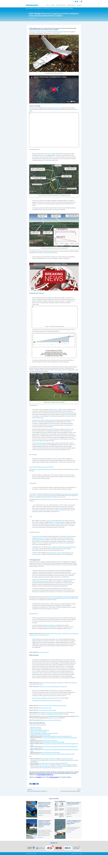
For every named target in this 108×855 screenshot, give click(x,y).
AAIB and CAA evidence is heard (44, 707)
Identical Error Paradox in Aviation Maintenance (74, 803)
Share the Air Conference (54, 717)
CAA (42, 417)
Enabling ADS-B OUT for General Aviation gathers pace (50, 686)
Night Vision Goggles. (57, 767)
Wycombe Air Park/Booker (51, 153)
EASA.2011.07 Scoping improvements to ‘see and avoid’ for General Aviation (62, 596)
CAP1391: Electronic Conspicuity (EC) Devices (48, 499)
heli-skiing (63, 758)
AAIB (49, 108)
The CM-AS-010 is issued (43, 652)
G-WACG (36, 31)
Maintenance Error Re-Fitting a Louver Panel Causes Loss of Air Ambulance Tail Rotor (44, 804)
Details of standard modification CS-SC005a (42, 698)
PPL (51, 411)
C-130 (49, 764)
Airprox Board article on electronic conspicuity (51, 720)
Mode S (52, 522)
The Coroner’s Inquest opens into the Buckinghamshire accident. (52, 705)
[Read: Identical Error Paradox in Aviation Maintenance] (60, 809)
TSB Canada (41, 763)
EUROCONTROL (53, 618)
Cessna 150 (65, 763)
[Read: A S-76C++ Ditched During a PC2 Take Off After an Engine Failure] (60, 828)
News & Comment (71, 5)
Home (47, 5)
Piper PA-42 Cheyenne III (55, 763)
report (46, 763)
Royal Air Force (51, 429)
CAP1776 (40, 684)
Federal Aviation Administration (43, 443)
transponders (49, 520)
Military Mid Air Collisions (35, 727)
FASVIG (40, 252)
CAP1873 (76, 716)
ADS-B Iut (53, 524)
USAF (47, 764)
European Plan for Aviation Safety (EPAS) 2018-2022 (58, 598)
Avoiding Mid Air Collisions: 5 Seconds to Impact (40, 734)
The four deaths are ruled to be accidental (47, 710)
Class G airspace (56, 109)
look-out (74, 412)
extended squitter (61, 522)
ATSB (75, 469)
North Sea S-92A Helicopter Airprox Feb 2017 (39, 730)
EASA (51, 409)
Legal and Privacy (75, 853)
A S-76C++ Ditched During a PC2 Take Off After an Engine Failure (74, 822)
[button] (73, 1)
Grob (69, 429)
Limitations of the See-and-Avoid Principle (46, 469)
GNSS (38, 579)
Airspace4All (47, 252)
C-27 (45, 764)
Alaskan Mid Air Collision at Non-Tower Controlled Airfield (52, 742)
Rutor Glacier (55, 760)
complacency (64, 766)
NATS (66, 686)
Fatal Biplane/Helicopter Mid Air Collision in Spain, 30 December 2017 (57, 736)
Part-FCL (55, 409)
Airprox (68, 536)
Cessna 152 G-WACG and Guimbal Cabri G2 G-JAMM (58, 712)
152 (33, 31)
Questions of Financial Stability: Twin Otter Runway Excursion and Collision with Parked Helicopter (44, 823)
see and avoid (59, 508)
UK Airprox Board (38, 536)
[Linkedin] (75, 1)
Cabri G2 (45, 31)
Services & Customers (60, 5)
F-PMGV (39, 760)
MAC (34, 723)
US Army (41, 764)
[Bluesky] (77, 1)
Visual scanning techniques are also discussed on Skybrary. (41, 467)
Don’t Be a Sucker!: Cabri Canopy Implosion (51, 752)
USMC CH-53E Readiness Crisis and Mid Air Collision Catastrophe (44, 733)
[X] (79, 1)
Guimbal (42, 31)
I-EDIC (54, 758)
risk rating (60, 538)
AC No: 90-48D (41, 444)
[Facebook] (81, 1)
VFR (45, 109)
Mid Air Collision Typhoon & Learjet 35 (38, 731)
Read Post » (40, 815)
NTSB (50, 494)
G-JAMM (54, 31)
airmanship (67, 412)
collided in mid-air (59, 31)
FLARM (33, 639)
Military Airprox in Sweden (35, 728)
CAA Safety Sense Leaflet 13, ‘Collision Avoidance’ (43, 420)
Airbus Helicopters (45, 758)
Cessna (30, 31)
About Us (53, 5)
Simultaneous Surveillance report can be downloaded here (47, 700)
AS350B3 (51, 758)
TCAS (58, 766)
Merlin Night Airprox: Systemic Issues (50, 740)
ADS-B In (64, 525)
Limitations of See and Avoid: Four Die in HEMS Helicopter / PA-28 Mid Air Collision (57, 754)
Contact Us (79, 5)
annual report (41, 538)
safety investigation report (55, 108)
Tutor (72, 429)
